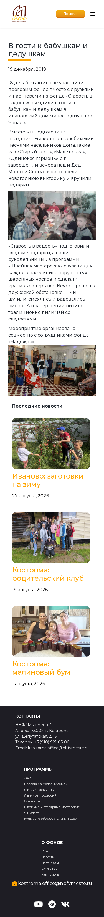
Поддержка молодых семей (46, 784)
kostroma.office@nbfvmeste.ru (54, 883)
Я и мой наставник (39, 790)
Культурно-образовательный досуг (51, 819)
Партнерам (50, 863)
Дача (27, 778)
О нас (45, 851)
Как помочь (50, 874)
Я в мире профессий (40, 795)
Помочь (70, 14)
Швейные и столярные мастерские (52, 807)
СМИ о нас (49, 869)
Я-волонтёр (33, 801)
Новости (47, 857)
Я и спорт (31, 813)
